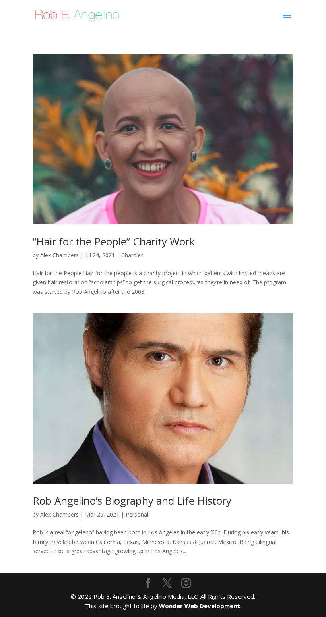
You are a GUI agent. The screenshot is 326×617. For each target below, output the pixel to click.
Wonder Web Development (199, 606)
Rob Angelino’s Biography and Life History (132, 501)
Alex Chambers (59, 255)
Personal (137, 514)
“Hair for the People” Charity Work (114, 241)
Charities (132, 255)
